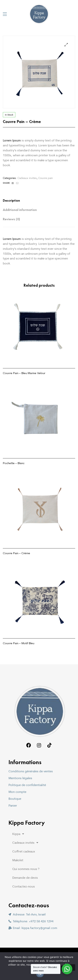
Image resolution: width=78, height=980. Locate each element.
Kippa (16, 834)
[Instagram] (39, 745)
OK (40, 974)
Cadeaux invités (27, 178)
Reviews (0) (11, 219)
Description (11, 200)
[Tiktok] (49, 745)
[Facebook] (28, 745)
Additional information (20, 210)
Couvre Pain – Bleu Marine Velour (24, 373)
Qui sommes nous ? (25, 869)
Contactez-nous (23, 886)
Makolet (17, 860)
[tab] (35, 200)
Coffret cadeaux (23, 851)
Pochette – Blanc (13, 463)
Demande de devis (25, 877)
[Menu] (5, 14)
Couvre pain (45, 178)
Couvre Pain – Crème (16, 553)
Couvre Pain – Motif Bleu (18, 643)
